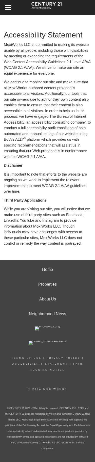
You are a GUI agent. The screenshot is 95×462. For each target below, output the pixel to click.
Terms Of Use (26, 358)
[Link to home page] (47, 7)
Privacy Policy (63, 358)
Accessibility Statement (40, 364)
